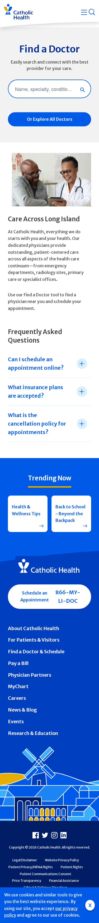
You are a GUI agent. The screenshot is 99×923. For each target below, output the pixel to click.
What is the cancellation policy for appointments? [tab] (37, 423)
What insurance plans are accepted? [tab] (35, 391)
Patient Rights (72, 867)
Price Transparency (26, 881)
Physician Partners (29, 675)
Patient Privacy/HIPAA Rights (30, 867)
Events (16, 721)
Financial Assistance (64, 881)
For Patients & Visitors (33, 640)
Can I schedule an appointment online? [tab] (36, 363)
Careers (17, 698)
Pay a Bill (18, 663)
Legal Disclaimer (24, 860)
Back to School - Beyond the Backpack (70, 513)
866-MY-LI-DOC (67, 596)
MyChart (18, 686)
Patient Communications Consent (45, 874)
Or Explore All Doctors (49, 119)
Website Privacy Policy (62, 860)
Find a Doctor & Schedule (36, 651)
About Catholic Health (33, 628)
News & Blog (22, 710)
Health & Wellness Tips (26, 510)
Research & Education (33, 733)
